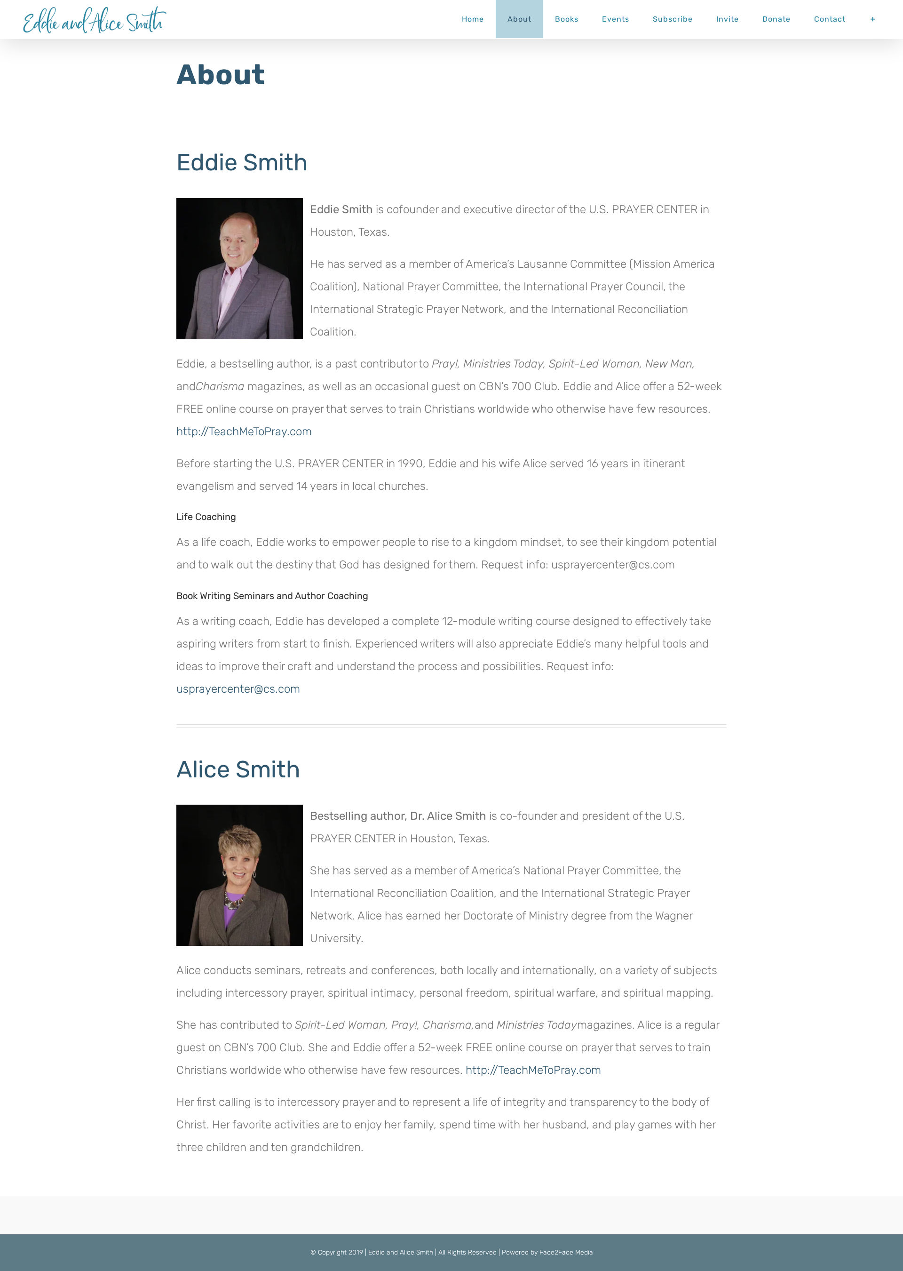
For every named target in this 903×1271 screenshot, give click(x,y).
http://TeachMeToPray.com (244, 431)
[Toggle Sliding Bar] (873, 19)
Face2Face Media (566, 1252)
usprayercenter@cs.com (238, 688)
